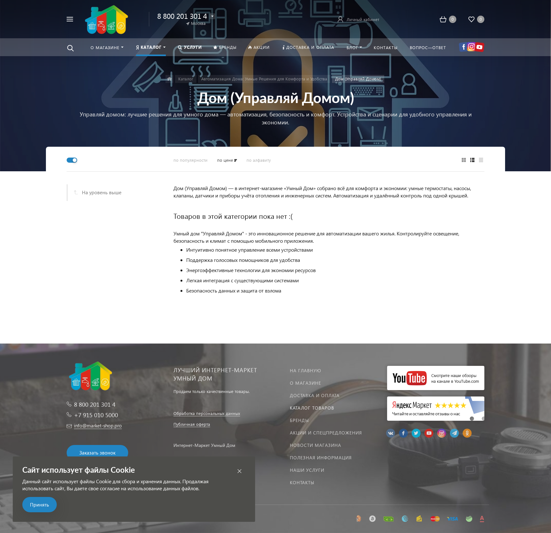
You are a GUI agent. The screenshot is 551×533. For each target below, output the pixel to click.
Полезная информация (321, 458)
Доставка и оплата (315, 395)
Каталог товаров (312, 408)
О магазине (305, 383)
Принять (39, 504)
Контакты (302, 482)
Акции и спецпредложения (326, 433)
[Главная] (169, 79)
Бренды (299, 420)
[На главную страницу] (106, 18)
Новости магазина (315, 445)
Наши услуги (307, 470)
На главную (305, 370)
